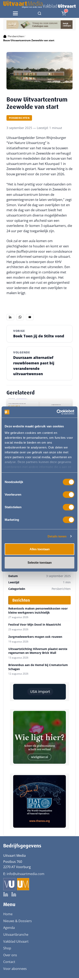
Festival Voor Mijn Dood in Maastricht (34, 625)
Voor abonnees (15, 968)
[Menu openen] (15, 13)
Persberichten (16, 36)
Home (8, 914)
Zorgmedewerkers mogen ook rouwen (35, 637)
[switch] (68, 494)
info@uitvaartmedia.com (25, 874)
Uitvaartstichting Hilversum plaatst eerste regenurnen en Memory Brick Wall (37, 651)
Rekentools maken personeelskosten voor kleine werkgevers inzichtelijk (38, 610)
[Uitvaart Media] (39, 4)
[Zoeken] (39, 13)
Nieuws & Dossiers (17, 921)
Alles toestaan (40, 549)
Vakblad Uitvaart (16, 941)
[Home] (4, 36)
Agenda (9, 927)
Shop (7, 948)
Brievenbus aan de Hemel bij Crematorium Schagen (38, 667)
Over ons (10, 955)
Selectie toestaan (40, 562)
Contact (9, 962)
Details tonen (57, 536)
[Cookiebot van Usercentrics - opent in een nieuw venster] (56, 412)
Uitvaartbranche (15, 934)
